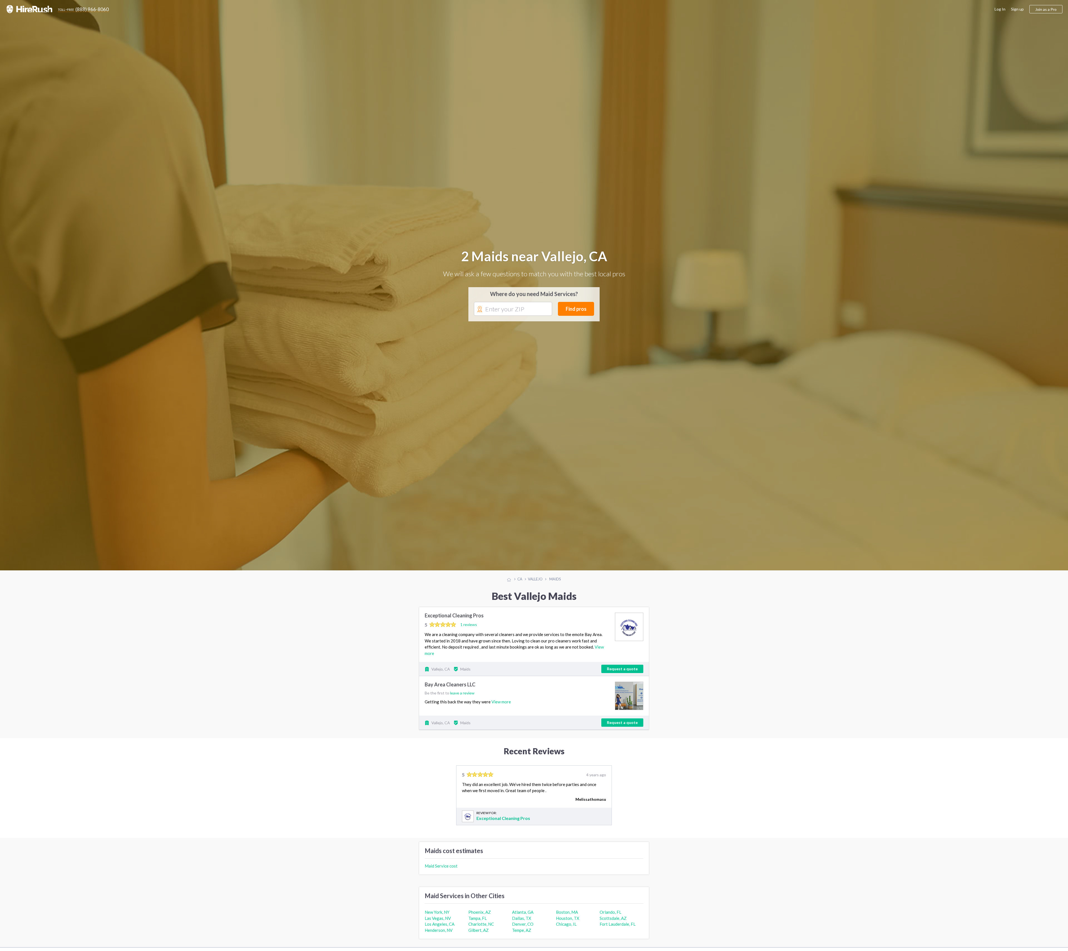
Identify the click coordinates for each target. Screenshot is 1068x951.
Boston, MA (567, 912)
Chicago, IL (566, 924)
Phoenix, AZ (479, 912)
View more (501, 702)
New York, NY (437, 912)
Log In (1000, 9)
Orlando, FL (610, 912)
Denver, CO (522, 924)
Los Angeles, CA (439, 924)
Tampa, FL (477, 918)
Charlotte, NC (481, 924)
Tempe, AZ (521, 930)
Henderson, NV (439, 930)
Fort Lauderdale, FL (618, 924)
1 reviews (468, 624)
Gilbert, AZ (478, 930)
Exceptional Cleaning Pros (454, 616)
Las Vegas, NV (438, 918)
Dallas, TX (521, 918)
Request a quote (622, 669)
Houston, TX (567, 918)
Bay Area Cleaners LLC (450, 685)
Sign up (1017, 9)
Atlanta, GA (522, 912)
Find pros (576, 309)
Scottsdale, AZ (613, 918)
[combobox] (513, 309)
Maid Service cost (441, 866)
